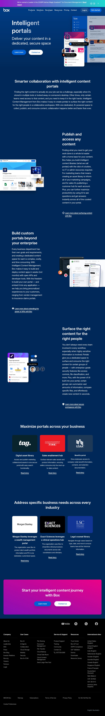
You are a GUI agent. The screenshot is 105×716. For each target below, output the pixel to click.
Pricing (66, 10)
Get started (95, 10)
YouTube (65, 624)
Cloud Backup (41, 652)
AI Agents (23, 644)
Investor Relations (9, 655)
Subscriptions (34, 698)
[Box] (6, 10)
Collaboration (24, 647)
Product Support (59, 641)
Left (91, 3)
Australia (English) (93, 659)
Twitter (86, 624)
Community (57, 647)
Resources (58, 10)
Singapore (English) (93, 665)
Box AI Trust (75, 644)
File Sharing (41, 641)
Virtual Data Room (43, 654)
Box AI (22, 641)
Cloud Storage (25, 650)
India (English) (91, 651)
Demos (73, 652)
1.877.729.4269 (60, 652)
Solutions (40, 10)
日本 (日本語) (91, 679)
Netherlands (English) (94, 654)
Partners (6, 664)
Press (5, 650)
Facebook (96, 624)
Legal (5, 667)
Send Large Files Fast (44, 662)
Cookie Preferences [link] (9, 704)
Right (94, 3)
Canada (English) (92, 662)
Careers (6, 661)
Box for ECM (24, 658)
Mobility (22, 652)
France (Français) (92, 668)
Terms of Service (50, 698)
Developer (49, 10)
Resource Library (76, 658)
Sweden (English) (93, 657)
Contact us (36, 52)
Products (31, 10)
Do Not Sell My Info (84, 698)
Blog (76, 624)
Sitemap (20, 698)
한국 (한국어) (91, 682)
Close (98, 3)
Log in (84, 10)
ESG (4, 647)
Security (23, 655)
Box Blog (6, 652)
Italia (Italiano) (91, 676)
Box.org (5, 658)
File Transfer (41, 649)
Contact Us (57, 650)
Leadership (7, 644)
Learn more (19, 52)
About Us (6, 641)
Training (56, 644)
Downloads (74, 655)
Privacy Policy (67, 698)
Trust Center (75, 641)
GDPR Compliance (77, 647)
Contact (74, 10)
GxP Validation (75, 650)
